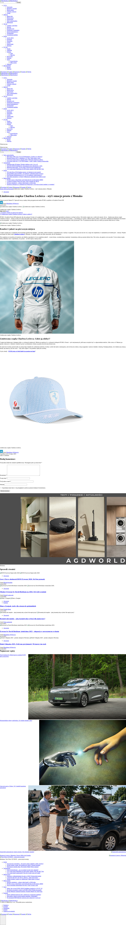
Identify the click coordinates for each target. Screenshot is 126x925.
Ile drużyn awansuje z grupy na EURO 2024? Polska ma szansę (24, 890)
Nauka (8, 48)
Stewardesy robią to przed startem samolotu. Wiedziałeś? (22, 896)
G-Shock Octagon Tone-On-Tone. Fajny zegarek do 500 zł (23, 181)
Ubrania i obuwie (11, 11)
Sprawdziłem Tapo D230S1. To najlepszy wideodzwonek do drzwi (25, 173)
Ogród (8, 42)
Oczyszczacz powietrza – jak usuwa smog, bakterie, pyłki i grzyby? (25, 863)
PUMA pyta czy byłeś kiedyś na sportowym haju (21, 351)
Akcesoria (9, 7)
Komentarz (3, 475)
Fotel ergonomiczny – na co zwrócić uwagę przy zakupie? (22, 870)
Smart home (10, 44)
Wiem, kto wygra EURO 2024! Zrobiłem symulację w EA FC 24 (24, 888)
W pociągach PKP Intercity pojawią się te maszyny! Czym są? (24, 897)
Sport (8, 59)
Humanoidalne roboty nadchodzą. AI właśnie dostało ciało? (16, 720)
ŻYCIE (5, 47)
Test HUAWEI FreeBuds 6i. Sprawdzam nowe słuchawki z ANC (24, 166)
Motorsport (10, 22)
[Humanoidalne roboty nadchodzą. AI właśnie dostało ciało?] (82, 752)
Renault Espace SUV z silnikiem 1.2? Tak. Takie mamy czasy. (24, 158)
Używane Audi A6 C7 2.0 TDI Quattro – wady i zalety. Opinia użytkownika (27, 161)
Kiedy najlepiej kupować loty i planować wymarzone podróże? (24, 894)
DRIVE (5, 14)
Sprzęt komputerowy (12, 31)
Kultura (9, 52)
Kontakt (5, 906)
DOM (5, 36)
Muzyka (12, 55)
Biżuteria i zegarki (12, 8)
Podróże (9, 58)
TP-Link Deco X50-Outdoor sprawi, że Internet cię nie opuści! (24, 172)
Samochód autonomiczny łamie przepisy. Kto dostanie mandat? (17, 852)
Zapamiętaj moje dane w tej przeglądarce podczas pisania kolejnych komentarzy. (24, 488)
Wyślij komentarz (5, 491)
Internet (9, 27)
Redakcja (5, 905)
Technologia (6, 868)
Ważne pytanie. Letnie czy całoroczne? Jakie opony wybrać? (23, 879)
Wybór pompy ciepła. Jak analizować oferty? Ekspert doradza (23, 865)
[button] (3, 920)
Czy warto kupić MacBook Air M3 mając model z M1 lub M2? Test (25, 169)
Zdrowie (9, 64)
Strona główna (4, 189)
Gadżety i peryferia (12, 25)
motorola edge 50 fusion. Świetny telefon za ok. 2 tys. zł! (22, 164)
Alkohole (9, 50)
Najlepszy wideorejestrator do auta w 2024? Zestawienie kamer (24, 876)
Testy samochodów (12, 21)
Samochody (10, 19)
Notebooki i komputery (13, 30)
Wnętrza (9, 45)
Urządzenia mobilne (12, 35)
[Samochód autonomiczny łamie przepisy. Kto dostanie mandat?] (118, 852)
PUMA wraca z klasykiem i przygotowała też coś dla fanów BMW (25, 180)
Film (11, 53)
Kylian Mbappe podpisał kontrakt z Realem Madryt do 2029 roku (24, 891)
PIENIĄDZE (7, 66)
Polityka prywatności (9, 911)
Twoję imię (3, 478)
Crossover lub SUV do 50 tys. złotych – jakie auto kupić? (22, 877)
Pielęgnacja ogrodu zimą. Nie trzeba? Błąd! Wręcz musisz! (23, 867)
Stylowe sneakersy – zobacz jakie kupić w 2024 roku (21, 183)
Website (2, 484)
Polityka (9, 69)
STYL (5, 5)
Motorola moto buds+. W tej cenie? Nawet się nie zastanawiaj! (24, 167)
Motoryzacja (10, 18)
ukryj (7, 211)
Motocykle (10, 16)
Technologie (10, 33)
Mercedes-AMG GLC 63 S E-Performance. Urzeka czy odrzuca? (24, 156)
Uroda (8, 13)
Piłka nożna (13, 62)
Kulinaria (9, 39)
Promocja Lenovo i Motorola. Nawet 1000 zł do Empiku (15, 855)
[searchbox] (8, 2)
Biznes (9, 67)
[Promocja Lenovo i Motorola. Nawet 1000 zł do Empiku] (117, 855)
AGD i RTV (10, 38)
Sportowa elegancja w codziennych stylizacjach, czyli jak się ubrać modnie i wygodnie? (30, 184)
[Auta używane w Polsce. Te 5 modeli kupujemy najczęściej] (77, 818)
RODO (5, 909)
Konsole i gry (10, 28)
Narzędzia (9, 41)
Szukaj (18, 2)
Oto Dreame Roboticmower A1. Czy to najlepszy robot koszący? (24, 175)
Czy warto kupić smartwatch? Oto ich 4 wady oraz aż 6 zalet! (23, 873)
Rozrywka (10, 56)
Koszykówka (13, 61)
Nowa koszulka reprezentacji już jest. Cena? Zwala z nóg (22, 885)
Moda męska (10, 10)
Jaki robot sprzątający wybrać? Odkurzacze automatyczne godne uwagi (26, 176)
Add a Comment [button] (4, 455)
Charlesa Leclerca (19, 234)
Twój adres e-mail (5, 481)
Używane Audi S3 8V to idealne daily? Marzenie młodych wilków (25, 159)
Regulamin (6, 908)
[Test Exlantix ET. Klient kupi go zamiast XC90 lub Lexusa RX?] (77, 687)
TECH (5, 24)
